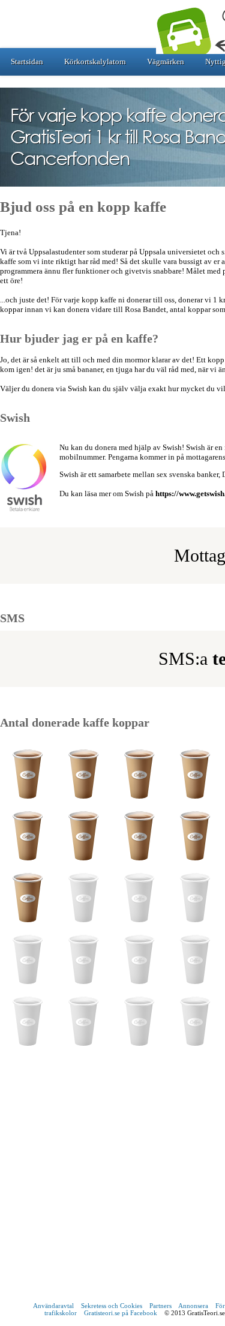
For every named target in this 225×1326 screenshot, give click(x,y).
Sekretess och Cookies (111, 1305)
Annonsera (193, 1305)
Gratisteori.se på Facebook (120, 1312)
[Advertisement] (112, 1179)
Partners (160, 1305)
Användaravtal (53, 1305)
